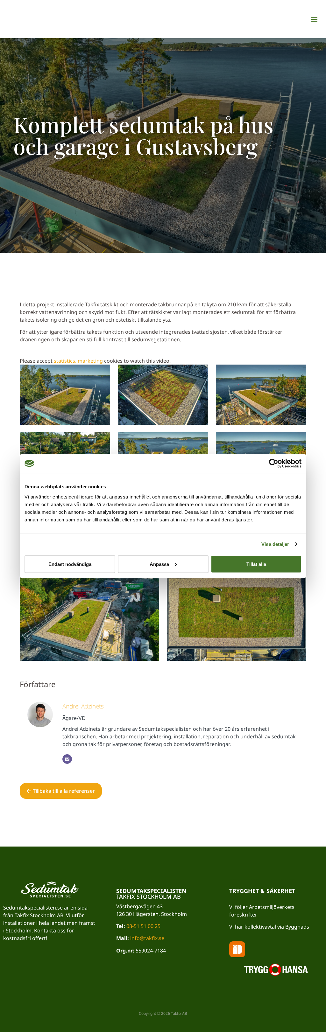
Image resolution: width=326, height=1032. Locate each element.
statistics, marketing (78, 360)
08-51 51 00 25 (143, 926)
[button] (314, 19)
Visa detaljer (275, 544)
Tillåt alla (256, 564)
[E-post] (67, 759)
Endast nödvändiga (69, 564)
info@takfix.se (147, 938)
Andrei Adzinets (83, 706)
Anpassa (159, 564)
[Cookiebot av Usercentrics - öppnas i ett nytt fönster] (273, 463)
